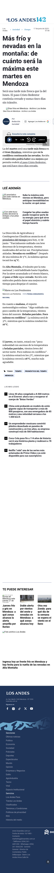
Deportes (10, 755)
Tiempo (18, 371)
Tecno (8, 782)
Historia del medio (14, 820)
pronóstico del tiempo (15, 239)
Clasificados (11, 805)
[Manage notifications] (48, 862)
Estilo (8, 774)
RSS (8, 816)
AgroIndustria (12, 778)
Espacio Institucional (15, 789)
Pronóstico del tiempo (36, 371)
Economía (10, 744)
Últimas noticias (13, 737)
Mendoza (16, 152)
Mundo (9, 763)
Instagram (13, 708)
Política (9, 740)
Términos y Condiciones (16, 808)
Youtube (31, 708)
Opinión (9, 767)
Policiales (10, 752)
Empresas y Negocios (15, 771)
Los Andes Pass (13, 797)
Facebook (7, 708)
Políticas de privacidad (16, 812)
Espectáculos (12, 759)
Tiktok (19, 708)
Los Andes (5, 30)
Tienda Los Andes (14, 801)
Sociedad (16, 29)
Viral (8, 786)
